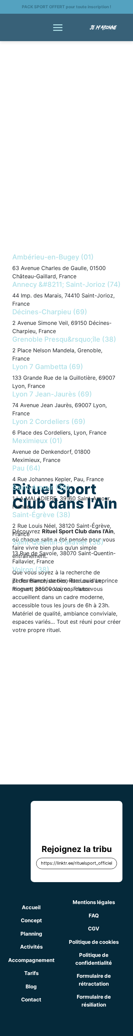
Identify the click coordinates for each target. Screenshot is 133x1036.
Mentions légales (94, 902)
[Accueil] (28, 26)
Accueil (31, 907)
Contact (31, 999)
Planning (31, 933)
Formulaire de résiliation (94, 1001)
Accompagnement (31, 960)
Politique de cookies (94, 942)
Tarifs (31, 973)
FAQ (94, 915)
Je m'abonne (103, 27)
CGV (93, 928)
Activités (31, 946)
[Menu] (57, 27)
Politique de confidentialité (93, 959)
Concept (31, 920)
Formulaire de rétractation (94, 980)
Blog (31, 986)
